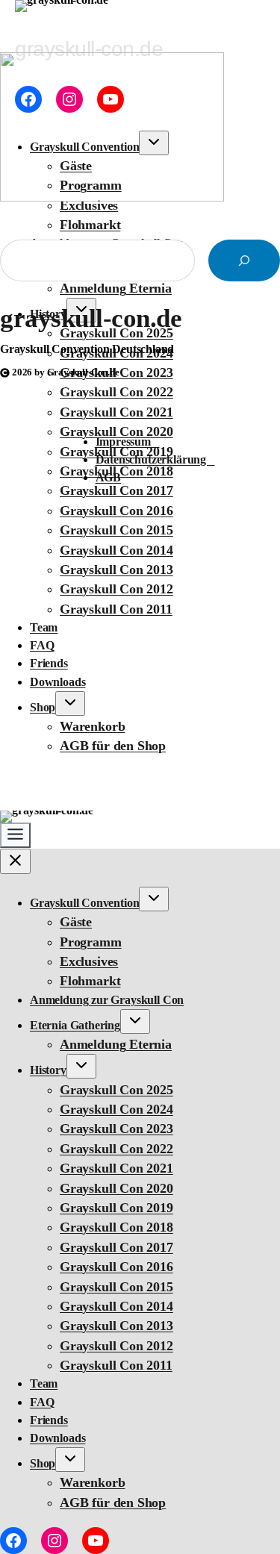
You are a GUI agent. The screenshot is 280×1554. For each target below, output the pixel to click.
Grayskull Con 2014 (116, 550)
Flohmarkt (90, 224)
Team (43, 627)
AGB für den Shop (113, 745)
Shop (42, 707)
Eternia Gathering (75, 1025)
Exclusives (89, 961)
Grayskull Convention (84, 902)
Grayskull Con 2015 (116, 529)
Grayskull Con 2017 (116, 1247)
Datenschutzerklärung (155, 459)
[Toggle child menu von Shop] (70, 703)
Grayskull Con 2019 (116, 1207)
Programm (91, 941)
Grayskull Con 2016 (116, 510)
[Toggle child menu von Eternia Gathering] (135, 1021)
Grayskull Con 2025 (116, 1089)
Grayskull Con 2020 (116, 1188)
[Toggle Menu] (15, 835)
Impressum (128, 441)
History (48, 1070)
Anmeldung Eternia (116, 1044)
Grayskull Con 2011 (116, 609)
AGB (108, 477)
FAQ (42, 645)
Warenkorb (92, 726)
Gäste (76, 921)
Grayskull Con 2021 (116, 412)
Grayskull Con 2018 (116, 1227)
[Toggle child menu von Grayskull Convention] (154, 899)
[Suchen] (244, 260)
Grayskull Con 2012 (116, 588)
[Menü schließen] (15, 861)
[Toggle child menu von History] (81, 1066)
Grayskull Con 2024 (116, 1109)
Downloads (57, 681)
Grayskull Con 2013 (116, 569)
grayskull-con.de (90, 318)
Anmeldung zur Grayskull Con (107, 999)
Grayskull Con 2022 (116, 1148)
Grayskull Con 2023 (116, 1128)
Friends (49, 663)
